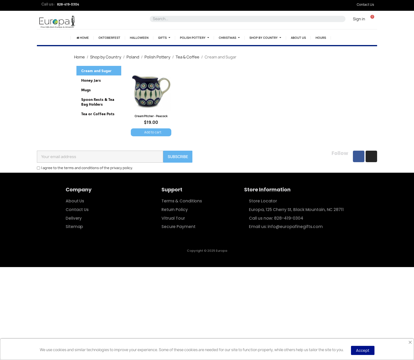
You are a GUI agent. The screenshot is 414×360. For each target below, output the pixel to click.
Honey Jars (91, 80)
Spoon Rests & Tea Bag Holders (97, 102)
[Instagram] (371, 156)
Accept (362, 350)
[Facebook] (358, 156)
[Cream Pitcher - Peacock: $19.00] (151, 104)
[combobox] (245, 19)
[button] (372, 19)
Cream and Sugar (96, 70)
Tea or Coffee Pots (98, 113)
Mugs (86, 89)
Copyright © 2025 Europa (207, 250)
